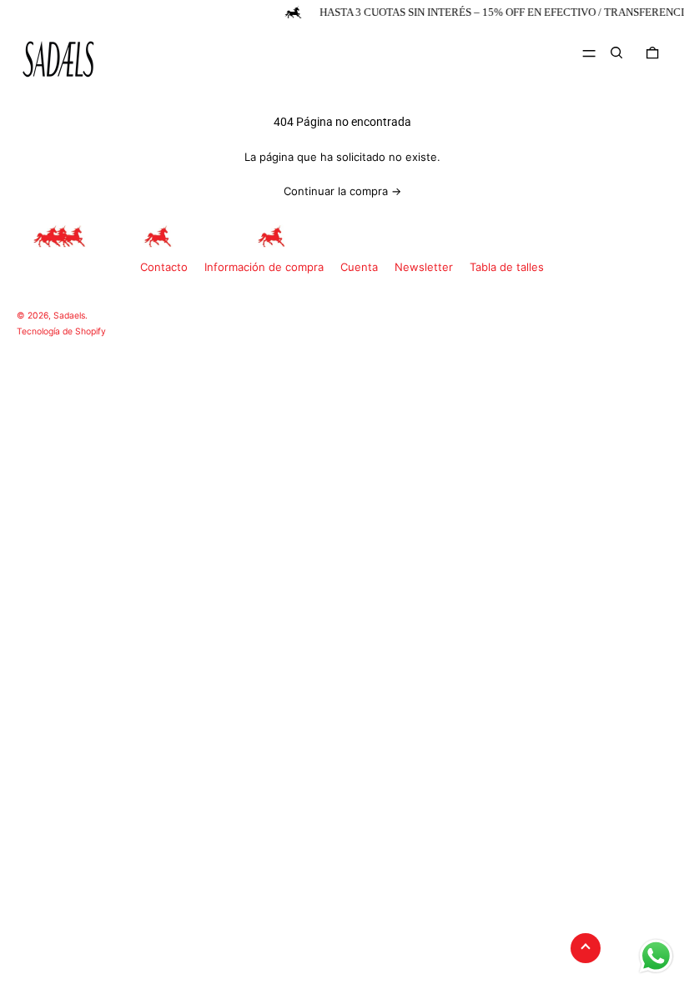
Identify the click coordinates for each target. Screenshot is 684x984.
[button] (616, 52)
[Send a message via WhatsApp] (656, 956)
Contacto (164, 267)
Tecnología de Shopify (61, 331)
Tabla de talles (507, 267)
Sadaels (69, 315)
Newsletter (424, 267)
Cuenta (359, 267)
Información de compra (264, 267)
